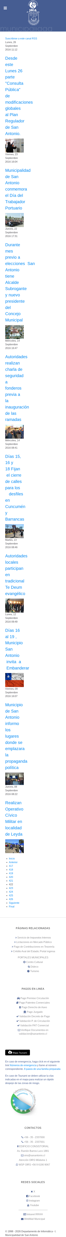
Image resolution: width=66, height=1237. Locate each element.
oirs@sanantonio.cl (34, 1155)
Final (11, 906)
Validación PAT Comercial (34, 1025)
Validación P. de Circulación (34, 1021)
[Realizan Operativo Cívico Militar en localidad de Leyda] (14, 846)
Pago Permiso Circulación (34, 998)
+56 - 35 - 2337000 (34, 1137)
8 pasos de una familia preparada (42, 1069)
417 (11, 866)
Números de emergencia (23, 1065)
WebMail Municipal (34, 1219)
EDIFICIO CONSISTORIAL (34, 1146)
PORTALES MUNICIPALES (33, 957)
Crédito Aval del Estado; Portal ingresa (34, 951)
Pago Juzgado (35, 1012)
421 (11, 880)
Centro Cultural (34, 962)
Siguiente (14, 903)
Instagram (34, 1200)
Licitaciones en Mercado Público (34, 942)
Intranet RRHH (35, 1214)
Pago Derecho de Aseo (34, 1007)
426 (11, 899)
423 (11, 888)
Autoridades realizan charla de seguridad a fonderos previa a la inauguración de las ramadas (17, 388)
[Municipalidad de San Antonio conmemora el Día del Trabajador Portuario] (14, 220)
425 (11, 895)
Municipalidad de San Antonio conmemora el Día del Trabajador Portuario (18, 189)
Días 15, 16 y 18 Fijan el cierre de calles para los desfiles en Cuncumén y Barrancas (15, 488)
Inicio (12, 858)
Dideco (34, 966)
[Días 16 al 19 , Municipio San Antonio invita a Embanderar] (14, 680)
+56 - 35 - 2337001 (34, 1142)
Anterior (13, 862)
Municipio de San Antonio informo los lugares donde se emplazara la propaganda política (16, 736)
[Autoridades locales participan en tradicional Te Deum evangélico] (14, 605)
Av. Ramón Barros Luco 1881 (33, 1151)
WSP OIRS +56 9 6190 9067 (34, 1164)
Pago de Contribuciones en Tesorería (34, 946)
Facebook (34, 1196)
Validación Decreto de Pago (34, 1016)
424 (11, 891)
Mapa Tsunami (19, 1053)
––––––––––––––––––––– (33, 1210)
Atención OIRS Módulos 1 (33, 1160)
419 (11, 873)
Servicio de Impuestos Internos (34, 937)
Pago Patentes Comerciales (34, 1002)
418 (11, 869)
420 (11, 877)
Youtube (34, 1205)
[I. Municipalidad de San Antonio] (33, 6)
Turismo (34, 971)
